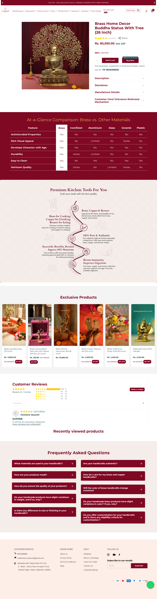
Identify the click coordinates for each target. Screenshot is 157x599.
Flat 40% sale (108, 10)
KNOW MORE (66, 549)
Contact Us (88, 566)
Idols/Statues (17, 11)
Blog (62, 566)
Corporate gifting (91, 570)
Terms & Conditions (68, 562)
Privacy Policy (66, 558)
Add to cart (110, 60)
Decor (53, 11)
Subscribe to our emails (120, 560)
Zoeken (138, 10)
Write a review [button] (137, 389)
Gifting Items (63, 11)
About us (63, 554)
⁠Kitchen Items (42, 11)
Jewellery (84, 11)
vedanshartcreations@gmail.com (30, 558)
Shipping (87, 554)
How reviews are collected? (26, 424)
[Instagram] (108, 555)
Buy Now (130, 59)
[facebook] (119, 555)
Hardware (75, 11)
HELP (86, 549)
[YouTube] (114, 555)
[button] (2, 2)
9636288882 (22, 554)
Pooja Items (30, 11)
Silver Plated (96, 11)
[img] (26, 411)
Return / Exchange (91, 558)
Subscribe (139, 566)
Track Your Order (90, 562)
